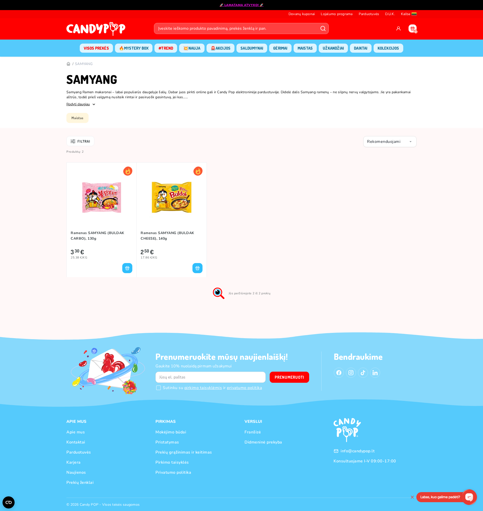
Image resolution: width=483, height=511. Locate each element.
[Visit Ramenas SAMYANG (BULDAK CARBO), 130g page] (101, 197)
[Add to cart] (127, 268)
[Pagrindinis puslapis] (97, 30)
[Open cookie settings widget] (9, 502)
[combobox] (390, 141)
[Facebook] (339, 373)
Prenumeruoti (289, 377)
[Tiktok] (363, 373)
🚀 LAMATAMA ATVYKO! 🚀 (242, 5)
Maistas (77, 118)
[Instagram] (351, 373)
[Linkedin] (375, 373)
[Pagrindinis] (68, 64)
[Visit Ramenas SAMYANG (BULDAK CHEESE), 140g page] (171, 197)
